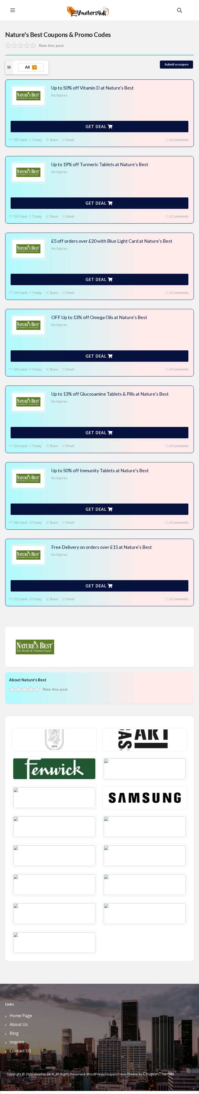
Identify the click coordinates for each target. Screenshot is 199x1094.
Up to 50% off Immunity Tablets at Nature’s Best (100, 470)
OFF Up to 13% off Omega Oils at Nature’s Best (99, 317)
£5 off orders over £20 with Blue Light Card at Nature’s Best (111, 241)
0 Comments (178, 140)
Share (53, 140)
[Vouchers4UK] (88, 9)
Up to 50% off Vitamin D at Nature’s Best (92, 88)
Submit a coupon (176, 64)
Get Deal (97, 126)
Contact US (20, 1051)
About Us (19, 1024)
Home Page (21, 1015)
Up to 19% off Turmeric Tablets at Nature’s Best (99, 164)
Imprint (17, 1042)
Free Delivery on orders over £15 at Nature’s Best (101, 547)
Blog (14, 1033)
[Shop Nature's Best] (35, 646)
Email (70, 140)
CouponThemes (158, 1074)
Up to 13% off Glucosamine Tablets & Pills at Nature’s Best (110, 394)
